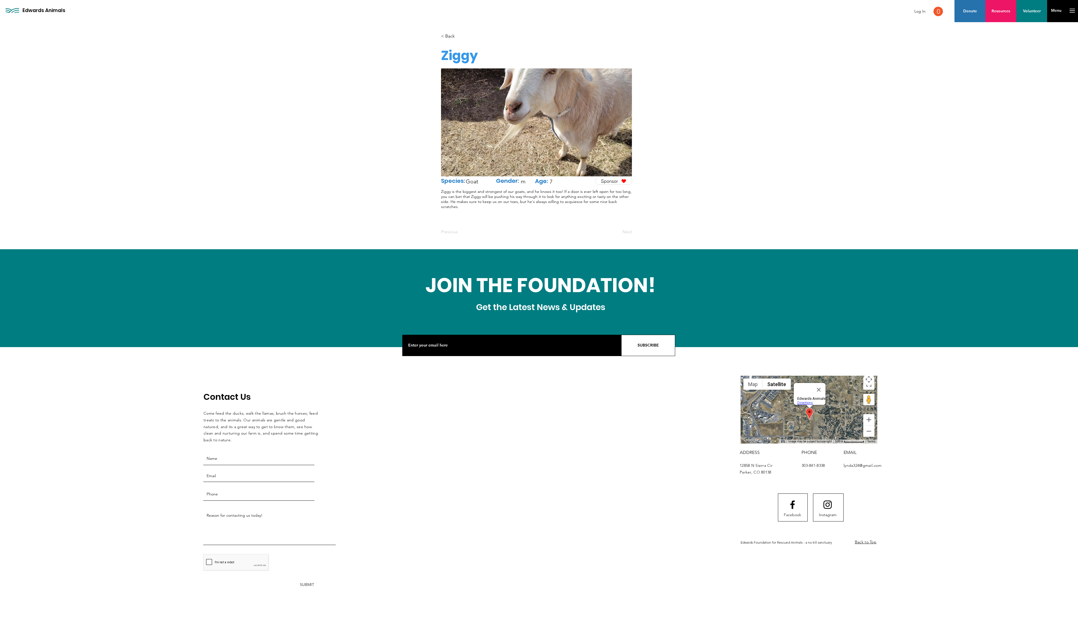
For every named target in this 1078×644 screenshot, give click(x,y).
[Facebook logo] (792, 504)
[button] (938, 11)
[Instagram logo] (827, 504)
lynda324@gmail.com (862, 465)
